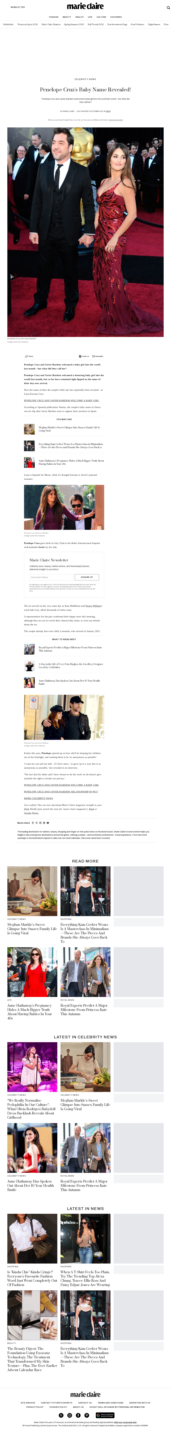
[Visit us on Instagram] (69, 1415)
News (108, 111)
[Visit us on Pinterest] (86, 1415)
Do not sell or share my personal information (117, 1407)
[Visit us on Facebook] (78, 1415)
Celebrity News (85, 79)
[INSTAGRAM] (40, 823)
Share (31, 356)
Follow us (85, 356)
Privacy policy (35, 1407)
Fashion (53, 17)
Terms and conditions (110, 1403)
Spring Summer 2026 (74, 24)
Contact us (85, 1403)
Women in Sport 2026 (28, 24)
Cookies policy (58, 1407)
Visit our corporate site (125, 1422)
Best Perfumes (137, 24)
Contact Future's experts (56, 1403)
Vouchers (116, 17)
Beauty (67, 17)
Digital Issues (154, 24)
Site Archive (28, 1403)
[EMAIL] (47, 823)
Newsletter (99, 356)
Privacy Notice (35, 587)
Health (79, 17)
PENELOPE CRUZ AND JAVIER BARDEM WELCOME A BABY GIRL (61, 400)
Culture (101, 17)
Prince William (93, 606)
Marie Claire (68, 111)
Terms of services (59, 585)
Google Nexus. (31, 813)
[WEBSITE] (44, 823)
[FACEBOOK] (32, 823)
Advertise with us (139, 1403)
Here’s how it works (116, 120)
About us (78, 1407)
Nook (91, 809)
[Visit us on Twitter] (61, 1415)
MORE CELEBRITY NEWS (38, 798)
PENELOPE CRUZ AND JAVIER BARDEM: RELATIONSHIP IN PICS (61, 791)
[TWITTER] (36, 823)
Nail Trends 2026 (96, 24)
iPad (26, 809)
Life (90, 17)
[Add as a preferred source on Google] (121, 1415)
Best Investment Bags (117, 24)
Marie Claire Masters (51, 24)
